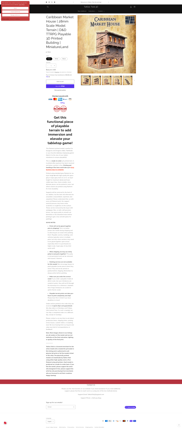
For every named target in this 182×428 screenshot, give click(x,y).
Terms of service (80, 427)
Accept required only (15, 11)
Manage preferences (15, 15)
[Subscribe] (73, 407)
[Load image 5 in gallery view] (127, 80)
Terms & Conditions (15, 19)
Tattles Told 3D (53, 427)
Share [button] (49, 52)
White (56, 58)
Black (64, 58)
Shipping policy (89, 427)
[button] (48, 7)
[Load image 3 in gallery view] (107, 80)
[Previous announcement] (73, 2)
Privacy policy (5, 19)
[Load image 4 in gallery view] (117, 80)
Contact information (99, 427)
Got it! (15, 8)
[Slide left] (79, 80)
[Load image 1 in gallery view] (86, 80)
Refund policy (62, 427)
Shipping (56, 72)
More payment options (60, 90)
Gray (49, 58)
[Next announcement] (108, 2)
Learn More (22, 4)
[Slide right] (134, 80)
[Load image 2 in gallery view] (96, 80)
